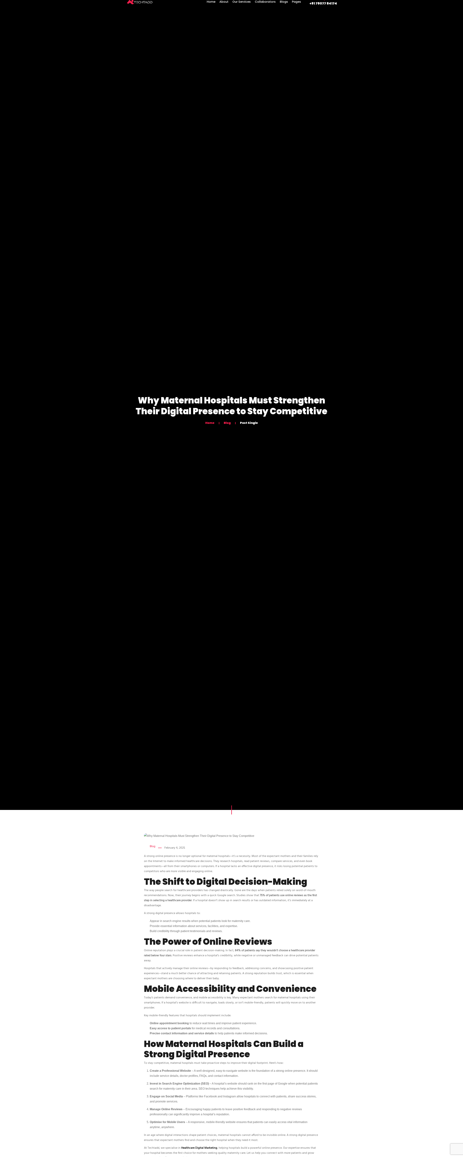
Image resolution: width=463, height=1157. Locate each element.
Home (210, 423)
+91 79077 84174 (323, 3)
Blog (227, 423)
